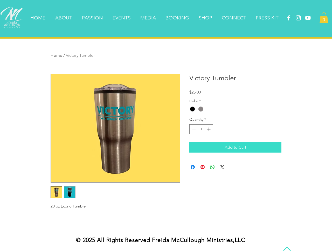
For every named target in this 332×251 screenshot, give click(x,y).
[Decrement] (193, 129)
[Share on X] (222, 167)
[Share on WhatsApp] (212, 167)
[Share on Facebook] (193, 167)
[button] (323, 17)
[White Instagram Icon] (298, 18)
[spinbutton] (201, 129)
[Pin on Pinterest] (202, 167)
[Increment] (209, 129)
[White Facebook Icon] (288, 18)
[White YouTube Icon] (308, 18)
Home (56, 55)
